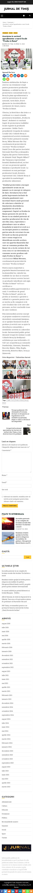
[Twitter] (7, 75)
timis (4, 403)
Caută (6, 551)
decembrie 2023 (7, 751)
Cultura (4, 806)
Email (4, 482)
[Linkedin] (14, 75)
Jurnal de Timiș (8, 44)
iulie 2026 (5, 627)
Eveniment (5, 33)
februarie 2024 (7, 743)
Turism (15, 33)
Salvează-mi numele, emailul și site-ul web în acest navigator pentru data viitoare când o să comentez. (17, 499)
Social (10, 33)
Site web (5, 490)
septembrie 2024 (8, 715)
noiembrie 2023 (7, 755)
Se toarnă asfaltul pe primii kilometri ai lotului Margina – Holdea (16, 592)
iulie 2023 (5, 771)
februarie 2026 (7, 647)
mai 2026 (5, 636)
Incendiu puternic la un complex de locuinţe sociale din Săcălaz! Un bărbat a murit (8, 524)
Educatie (5, 810)
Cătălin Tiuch (10, 400)
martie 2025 (6, 691)
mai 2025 (5, 683)
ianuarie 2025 (6, 699)
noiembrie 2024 (7, 707)
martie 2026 (6, 643)
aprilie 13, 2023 (20, 44)
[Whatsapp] (4, 79)
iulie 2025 (5, 675)
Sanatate (5, 826)
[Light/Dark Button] (25, 16)
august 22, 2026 (22, 529)
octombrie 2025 (7, 663)
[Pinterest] (18, 75)
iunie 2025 (5, 679)
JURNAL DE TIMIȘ (16, 9)
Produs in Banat (19, 400)
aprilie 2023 (6, 783)
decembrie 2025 (7, 655)
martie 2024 (6, 739)
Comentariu (6, 450)
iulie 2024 (5, 723)
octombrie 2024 (7, 711)
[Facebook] (4, 75)
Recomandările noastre (10, 822)
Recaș (26, 400)
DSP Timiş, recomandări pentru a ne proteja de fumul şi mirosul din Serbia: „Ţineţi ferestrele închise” (15, 608)
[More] (7, 79)
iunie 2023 (5, 775)
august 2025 (6, 671)
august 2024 (6, 719)
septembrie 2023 (8, 763)
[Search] (29, 15)
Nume (4, 475)
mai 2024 (5, 731)
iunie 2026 (5, 631)
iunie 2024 (5, 727)
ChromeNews (22, 885)
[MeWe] (22, 75)
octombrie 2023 (7, 759)
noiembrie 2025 (7, 659)
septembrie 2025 (8, 667)
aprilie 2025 (6, 687)
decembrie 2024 (7, 703)
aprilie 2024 (6, 735)
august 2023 (6, 767)
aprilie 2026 (6, 639)
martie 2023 (6, 787)
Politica (4, 818)
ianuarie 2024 (6, 747)
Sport (4, 834)
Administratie (7, 802)
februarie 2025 (7, 695)
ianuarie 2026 (6, 651)
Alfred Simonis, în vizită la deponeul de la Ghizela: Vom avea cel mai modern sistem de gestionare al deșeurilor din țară (16, 599)
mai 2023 (5, 779)
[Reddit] (11, 75)
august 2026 (6, 624)
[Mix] (25, 75)
